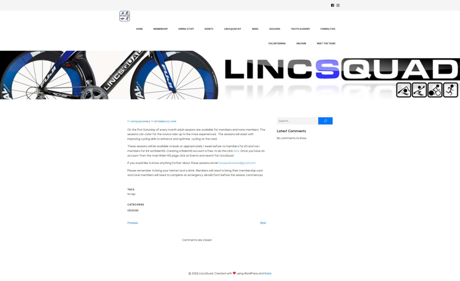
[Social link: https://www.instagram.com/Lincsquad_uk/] (338, 5)
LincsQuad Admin (139, 121)
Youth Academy (300, 28)
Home (139, 28)
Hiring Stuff (186, 28)
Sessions (274, 28)
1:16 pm (172, 121)
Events (209, 28)
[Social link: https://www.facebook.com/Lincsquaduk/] (332, 5)
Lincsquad (133, 210)
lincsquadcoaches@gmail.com (237, 163)
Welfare (301, 43)
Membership (160, 28)
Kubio (268, 273)
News (255, 28)
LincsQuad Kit (232, 28)
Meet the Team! (326, 43)
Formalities (328, 28)
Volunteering (277, 43)
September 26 (160, 121)
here (236, 151)
